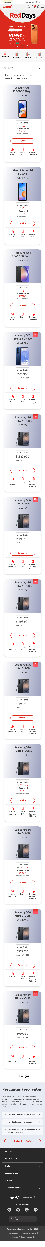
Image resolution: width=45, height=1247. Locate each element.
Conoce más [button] (22, 388)
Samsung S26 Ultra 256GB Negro (22, 914)
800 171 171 (19, 1220)
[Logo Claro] (7, 6)
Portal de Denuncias (29, 1233)
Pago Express (29, 2)
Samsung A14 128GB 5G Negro (22, 90)
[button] (34, 7)
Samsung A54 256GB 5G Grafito (22, 255)
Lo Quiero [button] (22, 141)
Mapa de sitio (13, 1233)
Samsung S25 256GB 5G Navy (22, 337)
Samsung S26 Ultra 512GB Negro (22, 419)
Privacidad (14, 1237)
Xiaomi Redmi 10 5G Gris (22, 172)
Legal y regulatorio (28, 1237)
